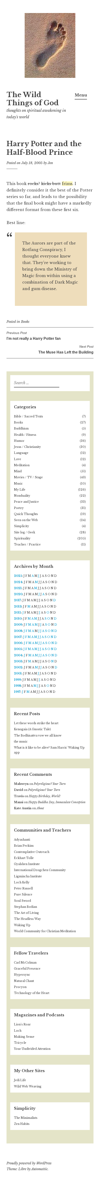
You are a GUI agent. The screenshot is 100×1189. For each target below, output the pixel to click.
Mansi (18, 802)
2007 (18, 637)
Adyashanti (22, 839)
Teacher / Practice (27, 544)
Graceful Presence (27, 968)
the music (21, 741)
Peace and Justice (26, 501)
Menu (81, 95)
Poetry (19, 508)
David (18, 790)
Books (25, 322)
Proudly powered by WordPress (29, 1163)
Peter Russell (23, 888)
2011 (17, 612)
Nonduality (22, 495)
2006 (18, 643)
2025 (18, 576)
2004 (18, 655)
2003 (18, 661)
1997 (17, 692)
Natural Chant (24, 981)
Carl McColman (25, 962)
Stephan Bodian (25, 906)
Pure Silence (23, 894)
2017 (17, 600)
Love (17, 459)
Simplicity (21, 526)
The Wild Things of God (33, 99)
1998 (17, 685)
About (40, 808)
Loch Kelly (22, 882)
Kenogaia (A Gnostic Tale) (32, 729)
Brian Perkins (24, 845)
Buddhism (21, 428)
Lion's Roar (22, 1024)
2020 (18, 594)
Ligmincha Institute (28, 876)
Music (18, 483)
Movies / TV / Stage (28, 477)
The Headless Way (27, 919)
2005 (18, 649)
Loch (17, 1030)
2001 (18, 673)
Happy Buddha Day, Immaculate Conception (57, 802)
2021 (18, 588)
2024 (18, 582)
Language (21, 453)
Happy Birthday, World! (44, 796)
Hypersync (22, 974)
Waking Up (22, 925)
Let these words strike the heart (36, 723)
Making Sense (24, 1036)
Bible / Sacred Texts (28, 416)
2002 (18, 667)
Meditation (22, 465)
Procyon (20, 987)
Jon (50, 163)
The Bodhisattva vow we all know (37, 735)
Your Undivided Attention (32, 1048)
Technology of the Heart (31, 993)
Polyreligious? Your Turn (50, 784)
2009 (18, 624)
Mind (18, 471)
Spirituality (22, 538)
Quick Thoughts (26, 514)
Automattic (39, 1169)
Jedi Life (20, 1080)
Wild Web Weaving (27, 1086)
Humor (19, 441)
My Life (19, 489)
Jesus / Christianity (27, 447)
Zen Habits (22, 1124)
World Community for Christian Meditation (45, 931)
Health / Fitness (25, 434)
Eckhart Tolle (24, 858)
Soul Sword (22, 900)
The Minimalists (25, 1118)
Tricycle (20, 1042)
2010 (18, 618)
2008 (18, 631)
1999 (17, 679)
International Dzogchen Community (40, 870)
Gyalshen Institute (27, 864)
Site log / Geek (24, 532)
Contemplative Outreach (31, 852)
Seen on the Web (26, 520)
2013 (17, 606)
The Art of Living (26, 913)
